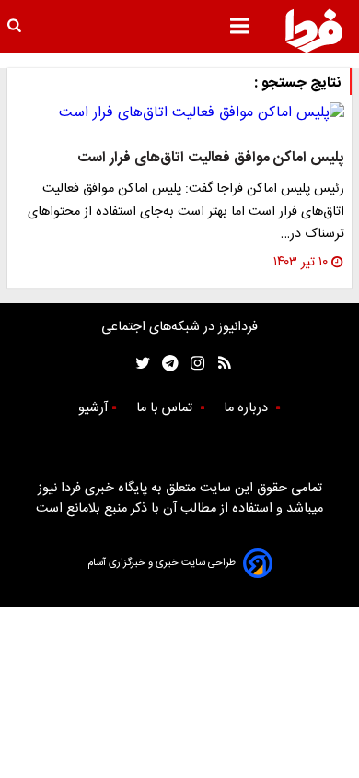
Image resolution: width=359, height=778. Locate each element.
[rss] (218, 363)
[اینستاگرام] (193, 363)
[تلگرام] (164, 363)
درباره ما (248, 408)
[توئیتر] (139, 363)
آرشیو (93, 408)
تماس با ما (166, 408)
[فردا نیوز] (314, 30)
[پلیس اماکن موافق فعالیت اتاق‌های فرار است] (179, 113)
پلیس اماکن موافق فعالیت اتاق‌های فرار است (210, 158)
